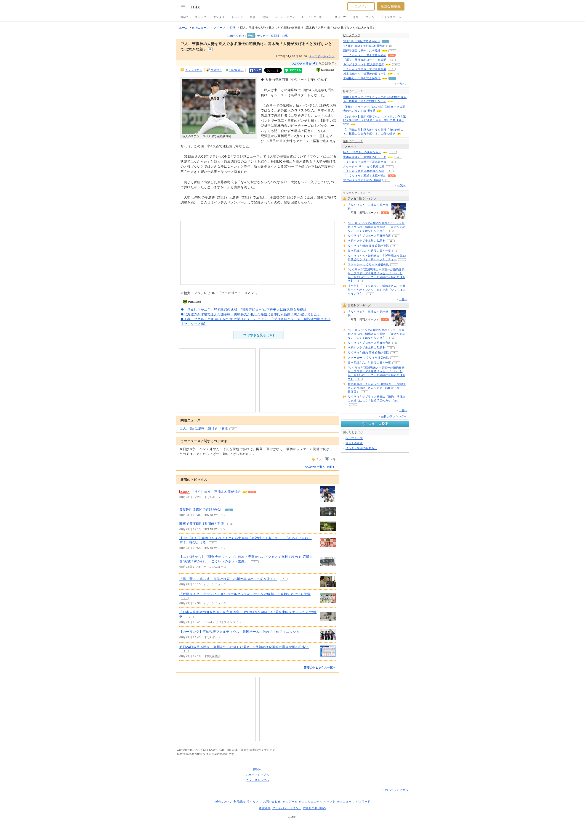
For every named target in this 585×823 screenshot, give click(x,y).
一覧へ (401, 83)
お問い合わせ (272, 801)
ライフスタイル (391, 17)
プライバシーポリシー (286, 808)
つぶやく (216, 70)
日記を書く (236, 70)
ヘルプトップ (354, 438)
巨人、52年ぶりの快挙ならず (362, 152)
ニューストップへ (257, 780)
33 (392, 50)
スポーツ (340, 17)
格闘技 (275, 35)
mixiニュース (200, 27)
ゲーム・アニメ (285, 17)
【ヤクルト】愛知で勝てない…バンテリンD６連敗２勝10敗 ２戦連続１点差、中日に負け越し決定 (374, 120)
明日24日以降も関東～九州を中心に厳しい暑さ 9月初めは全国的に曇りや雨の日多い (244, 647)
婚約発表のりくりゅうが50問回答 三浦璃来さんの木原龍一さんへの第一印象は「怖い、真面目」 (377, 387)
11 (392, 162)
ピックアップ (351, 35)
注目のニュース (353, 141)
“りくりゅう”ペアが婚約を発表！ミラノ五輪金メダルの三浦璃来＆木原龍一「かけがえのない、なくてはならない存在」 (376, 227)
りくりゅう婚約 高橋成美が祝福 (363, 171)
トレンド (237, 17)
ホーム (183, 27)
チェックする (193, 70)
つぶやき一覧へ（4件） (320, 466)
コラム (370, 17)
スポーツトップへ (257, 774)
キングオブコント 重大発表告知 (363, 64)
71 (229, 510)
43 (390, 46)
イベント (329, 801)
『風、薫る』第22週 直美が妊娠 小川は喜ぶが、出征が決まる (228, 579)
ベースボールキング (322, 56)
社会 (252, 17)
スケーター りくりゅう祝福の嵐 (363, 166)
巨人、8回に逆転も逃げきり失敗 (203, 428)
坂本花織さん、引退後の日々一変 (364, 73)
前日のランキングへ (394, 416)
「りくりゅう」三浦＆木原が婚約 (216, 491)
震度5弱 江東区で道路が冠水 (200, 509)
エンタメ (219, 17)
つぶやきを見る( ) (304, 63)
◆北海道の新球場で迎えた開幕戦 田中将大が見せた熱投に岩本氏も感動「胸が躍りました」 (251, 314)
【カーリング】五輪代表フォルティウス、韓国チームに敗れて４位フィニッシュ (239, 631)
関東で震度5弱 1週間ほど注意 (201, 523)
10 (391, 60)
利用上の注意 (354, 443)
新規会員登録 (391, 6)
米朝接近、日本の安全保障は (362, 78)
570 (252, 492)
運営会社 (264, 808)
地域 (265, 17)
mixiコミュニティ (310, 801)
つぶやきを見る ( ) (258, 335)
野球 (233, 27)
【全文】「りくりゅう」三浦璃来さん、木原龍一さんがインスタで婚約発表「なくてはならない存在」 (376, 289)
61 (392, 78)
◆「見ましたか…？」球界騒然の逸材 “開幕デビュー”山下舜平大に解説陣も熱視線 (243, 309)
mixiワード (363, 801)
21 (393, 231)
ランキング (350, 193)
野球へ (257, 769)
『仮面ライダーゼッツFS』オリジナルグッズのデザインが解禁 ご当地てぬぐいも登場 (245, 594)
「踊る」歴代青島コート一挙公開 (364, 59)
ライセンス (254, 801)
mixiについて (223, 801)
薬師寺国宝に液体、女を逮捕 (362, 50)
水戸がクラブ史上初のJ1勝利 (362, 180)
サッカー (263, 35)
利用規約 (239, 801)
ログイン (361, 6)
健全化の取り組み (314, 808)
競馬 (285, 35)
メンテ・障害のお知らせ (361, 448)
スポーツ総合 (236, 35)
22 (231, 524)
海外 (356, 17)
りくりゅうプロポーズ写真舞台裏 (364, 69)
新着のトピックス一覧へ (320, 667)
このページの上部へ (395, 789)
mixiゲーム (290, 801)
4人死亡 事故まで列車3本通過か (364, 45)
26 (233, 428)
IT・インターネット (315, 17)
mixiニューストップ (193, 17)
